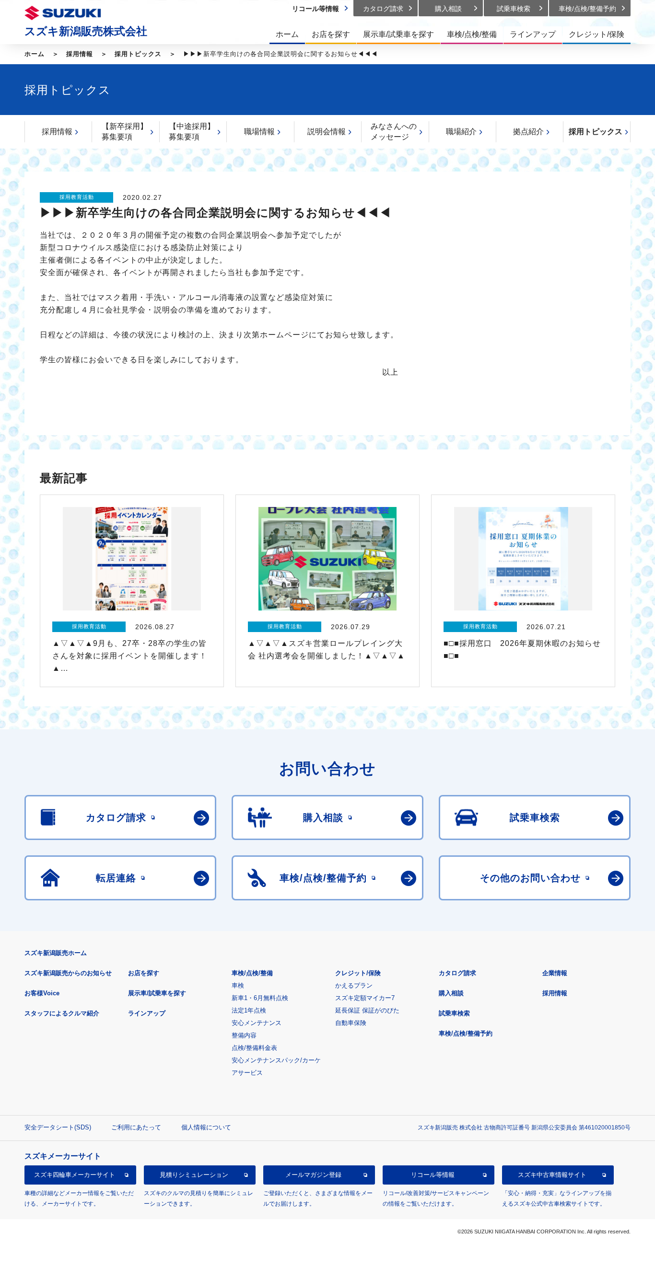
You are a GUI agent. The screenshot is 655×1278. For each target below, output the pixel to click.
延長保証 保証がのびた (367, 1010)
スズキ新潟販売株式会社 (85, 31)
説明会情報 (326, 131)
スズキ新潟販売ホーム (55, 952)
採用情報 (79, 54)
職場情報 (259, 131)
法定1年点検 (249, 1010)
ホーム (34, 54)
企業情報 (554, 973)
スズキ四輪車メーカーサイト (74, 1174)
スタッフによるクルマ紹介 (61, 1013)
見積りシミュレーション (194, 1174)
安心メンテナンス (256, 1022)
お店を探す (143, 973)
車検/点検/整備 (252, 973)
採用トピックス (138, 54)
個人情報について (206, 1127)
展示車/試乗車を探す (157, 993)
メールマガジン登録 (313, 1174)
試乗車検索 (454, 1013)
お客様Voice (41, 993)
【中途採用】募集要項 (192, 131)
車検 (238, 985)
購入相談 (451, 993)
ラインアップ (146, 1013)
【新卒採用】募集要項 (125, 131)
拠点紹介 (528, 131)
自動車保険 (350, 1022)
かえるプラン (354, 985)
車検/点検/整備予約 (465, 1033)
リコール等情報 (433, 1174)
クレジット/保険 (358, 973)
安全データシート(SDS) (57, 1127)
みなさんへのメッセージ (394, 131)
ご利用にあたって (136, 1127)
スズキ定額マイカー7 (365, 998)
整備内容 (244, 1035)
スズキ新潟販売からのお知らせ (68, 973)
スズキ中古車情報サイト (552, 1174)
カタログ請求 (457, 973)
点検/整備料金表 (254, 1047)
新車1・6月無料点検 (260, 998)
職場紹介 (461, 131)
